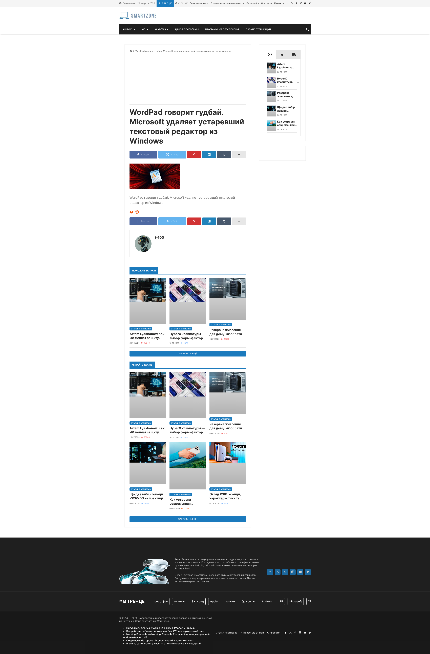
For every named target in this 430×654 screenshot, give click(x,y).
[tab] (270, 54)
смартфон (156, 601)
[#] (288, 3)
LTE (276, 601)
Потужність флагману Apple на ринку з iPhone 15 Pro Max (160, 627)
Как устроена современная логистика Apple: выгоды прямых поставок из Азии (183, 502)
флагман (174, 601)
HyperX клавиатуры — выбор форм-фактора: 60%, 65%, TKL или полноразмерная (187, 336)
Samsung (193, 601)
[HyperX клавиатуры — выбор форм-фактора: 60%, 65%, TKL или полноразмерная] (187, 301)
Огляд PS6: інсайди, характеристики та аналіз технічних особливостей (225, 496)
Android (262, 601)
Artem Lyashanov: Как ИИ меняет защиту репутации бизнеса (147, 336)
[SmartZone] (137, 15)
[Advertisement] (188, 77)
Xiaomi (307, 601)
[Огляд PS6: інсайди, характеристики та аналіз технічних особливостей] (227, 463)
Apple (209, 601)
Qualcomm (244, 601)
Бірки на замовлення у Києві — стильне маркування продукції (163, 643)
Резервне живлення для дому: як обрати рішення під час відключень (225, 332)
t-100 (159, 237)
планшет (224, 601)
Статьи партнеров (141, 329)
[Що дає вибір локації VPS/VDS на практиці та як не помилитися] (148, 463)
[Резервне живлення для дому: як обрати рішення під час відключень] (227, 299)
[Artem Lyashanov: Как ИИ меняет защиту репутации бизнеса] (148, 301)
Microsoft (291, 601)
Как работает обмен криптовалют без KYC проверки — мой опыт (165, 631)
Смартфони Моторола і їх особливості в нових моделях (160, 640)
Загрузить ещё (187, 353)
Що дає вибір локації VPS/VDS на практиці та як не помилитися (146, 496)
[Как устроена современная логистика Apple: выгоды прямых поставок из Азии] (187, 465)
